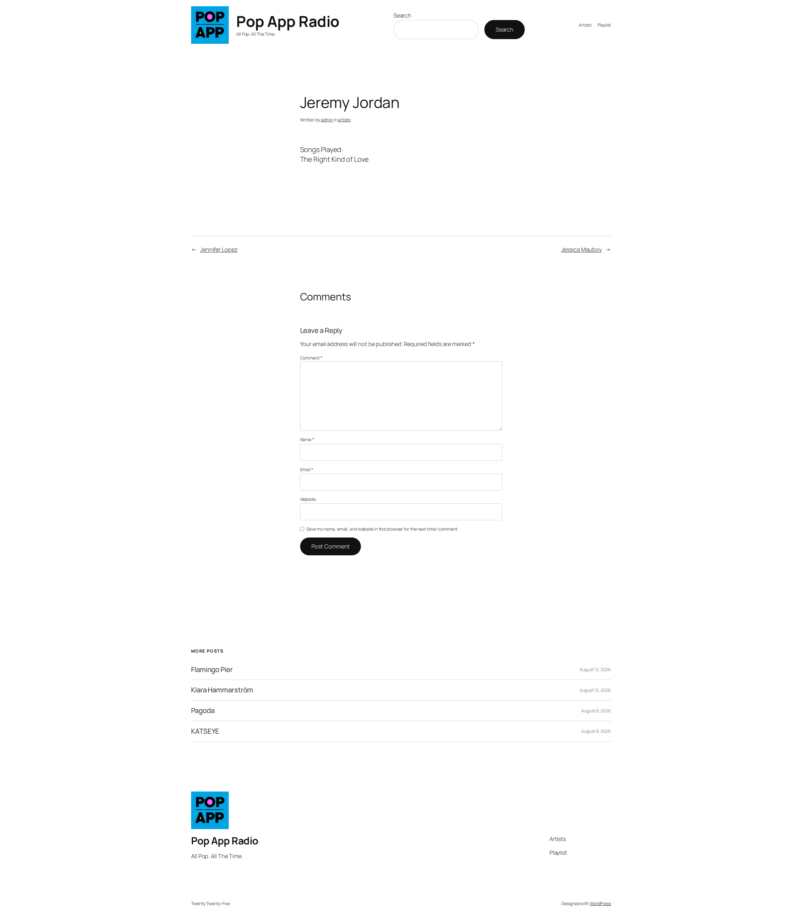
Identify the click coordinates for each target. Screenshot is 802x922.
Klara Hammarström (222, 690)
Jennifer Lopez (219, 249)
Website (308, 499)
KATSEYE (205, 731)
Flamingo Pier (212, 670)
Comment (311, 358)
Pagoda (202, 711)
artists (344, 120)
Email (306, 469)
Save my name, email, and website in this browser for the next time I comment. (382, 529)
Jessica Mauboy (581, 249)
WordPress (600, 903)
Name (307, 439)
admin (327, 120)
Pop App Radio (288, 21)
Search (402, 15)
